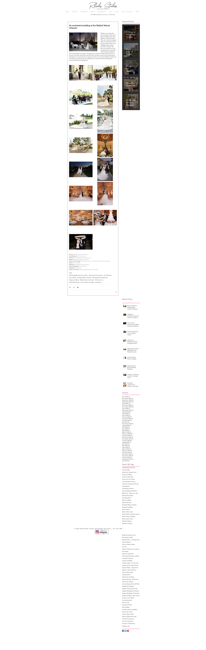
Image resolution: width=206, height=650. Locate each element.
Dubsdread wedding (128, 586)
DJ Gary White (126, 567)
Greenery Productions (128, 623)
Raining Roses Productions (100, 277)
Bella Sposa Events (127, 519)
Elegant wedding (74, 280)
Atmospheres (126, 486)
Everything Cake (127, 600)
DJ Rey (124, 570)
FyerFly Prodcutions (128, 619)
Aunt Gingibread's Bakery (129, 491)
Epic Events (136, 595)
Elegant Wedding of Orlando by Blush (131, 591)
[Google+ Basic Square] (128, 631)
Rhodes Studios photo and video (78, 275)
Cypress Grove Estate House (130, 565)
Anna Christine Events (128, 481)
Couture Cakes (126, 563)
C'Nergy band (135, 539)
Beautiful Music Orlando (84, 277)
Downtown (135, 579)
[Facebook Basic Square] (123, 631)
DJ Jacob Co (135, 567)
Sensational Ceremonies (96, 275)
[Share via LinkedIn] (78, 287)
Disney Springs (126, 579)
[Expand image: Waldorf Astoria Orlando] (81, 72)
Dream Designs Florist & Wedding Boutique (131, 584)
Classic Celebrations (128, 553)
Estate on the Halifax (128, 598)
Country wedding (127, 560)
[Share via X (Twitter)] (74, 287)
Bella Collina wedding (128, 516)
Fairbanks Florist (127, 605)
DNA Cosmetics (131, 570)
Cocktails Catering (127, 558)
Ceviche (124, 546)
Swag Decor (98, 282)
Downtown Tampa (127, 581)
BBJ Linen (125, 493)
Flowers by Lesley (127, 612)
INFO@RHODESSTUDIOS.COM (99, 14)
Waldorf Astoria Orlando (87, 280)
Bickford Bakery (127, 521)
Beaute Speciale (126, 502)
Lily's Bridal (72, 277)
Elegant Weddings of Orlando (130, 593)
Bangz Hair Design (127, 495)
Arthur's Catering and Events (130, 484)
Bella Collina (126, 509)
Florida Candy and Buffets (129, 609)
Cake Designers (126, 542)
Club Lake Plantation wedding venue (131, 556)
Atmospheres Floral (128, 488)
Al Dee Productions (127, 477)
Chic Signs (125, 551)
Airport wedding (127, 474)
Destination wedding (128, 577)
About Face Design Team (129, 472)
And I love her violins (128, 479)
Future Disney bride (128, 614)
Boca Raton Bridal (127, 537)
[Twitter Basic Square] (125, 631)
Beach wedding (126, 500)
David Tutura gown (127, 572)
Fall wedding (125, 607)
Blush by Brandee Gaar (129, 535)
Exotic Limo (125, 602)
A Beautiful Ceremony (128, 467)
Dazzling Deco (126, 574)
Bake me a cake (133, 493)
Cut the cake (134, 563)
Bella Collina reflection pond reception (131, 514)
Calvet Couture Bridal (128, 544)
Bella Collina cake (127, 512)
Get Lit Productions (127, 621)
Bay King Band (126, 498)
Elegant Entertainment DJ (129, 588)
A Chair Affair (126, 470)
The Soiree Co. (99, 280)
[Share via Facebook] (70, 287)
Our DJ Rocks (108, 275)
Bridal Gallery (126, 539)
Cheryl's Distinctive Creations (130, 549)
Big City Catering (127, 523)
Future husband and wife (129, 616)
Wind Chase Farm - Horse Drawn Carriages (81, 282)
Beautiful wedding (127, 507)
